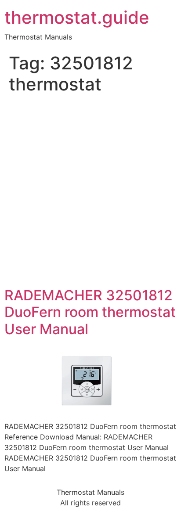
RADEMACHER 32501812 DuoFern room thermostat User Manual (90, 312)
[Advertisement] (90, 192)
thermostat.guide (76, 17)
